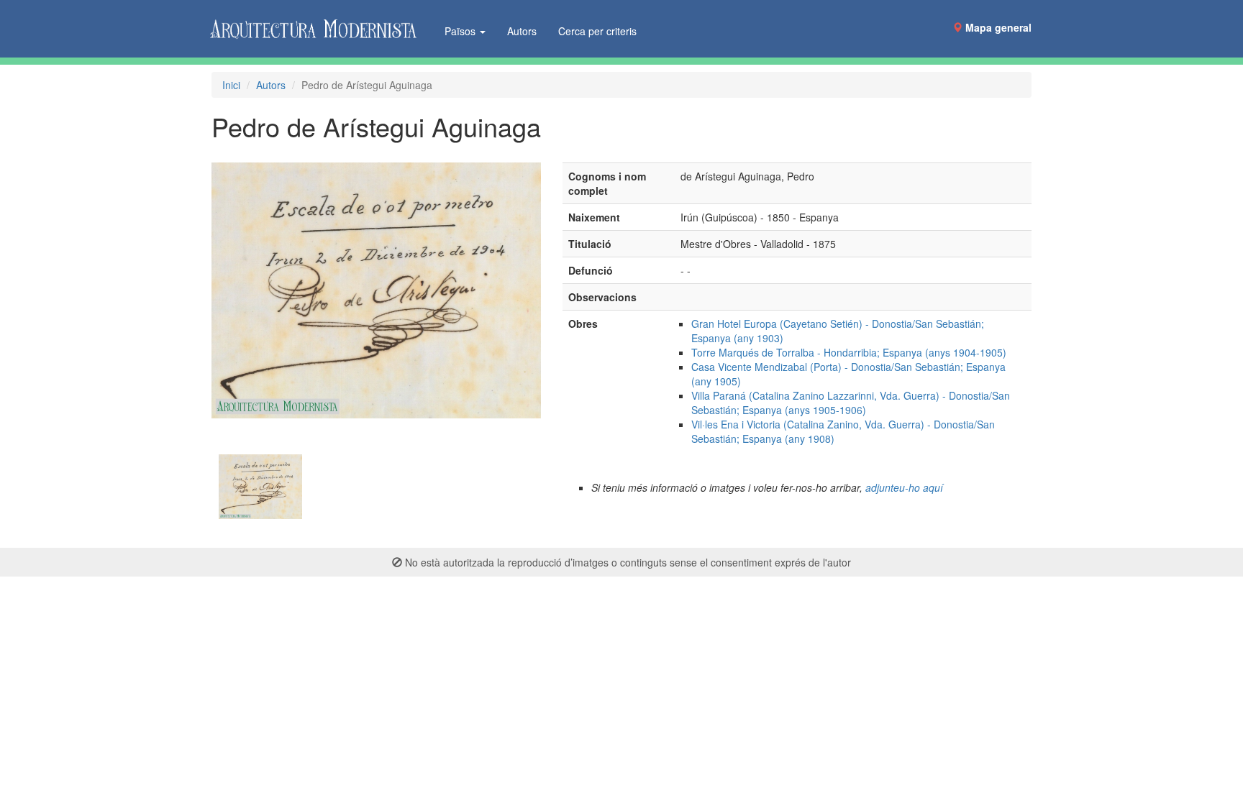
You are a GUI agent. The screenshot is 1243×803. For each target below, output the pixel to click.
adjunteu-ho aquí (904, 487)
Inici (231, 85)
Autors (522, 31)
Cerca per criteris (597, 31)
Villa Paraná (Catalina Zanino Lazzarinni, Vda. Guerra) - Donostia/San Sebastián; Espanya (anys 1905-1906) (850, 402)
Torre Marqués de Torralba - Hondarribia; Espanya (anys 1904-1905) (848, 352)
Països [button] (461, 31)
